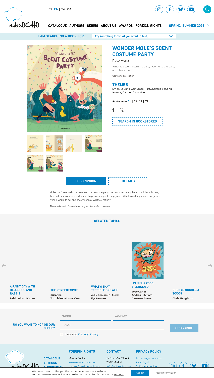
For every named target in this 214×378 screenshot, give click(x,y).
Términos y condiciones (150, 358)
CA (140, 101)
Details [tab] (128, 181)
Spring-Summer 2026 (186, 25)
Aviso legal (142, 362)
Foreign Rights (148, 25)
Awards (126, 25)
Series (92, 25)
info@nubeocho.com (118, 366)
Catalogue (57, 25)
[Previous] (4, 265)
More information (166, 372)
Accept (140, 372)
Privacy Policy (88, 334)
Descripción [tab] (85, 181)
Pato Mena (120, 60)
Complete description (123, 76)
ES (135, 101)
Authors (76, 25)
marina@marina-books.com (85, 366)
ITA (146, 101)
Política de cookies (147, 366)
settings (119, 374)
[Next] (210, 265)
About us (108, 25)
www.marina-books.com (83, 362)
